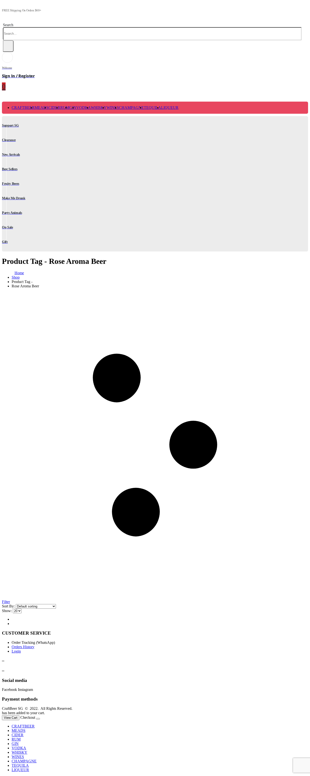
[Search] (8, 46)
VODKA (83, 107)
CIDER (54, 107)
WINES (113, 107)
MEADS (41, 107)
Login (16, 651)
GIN (15, 744)
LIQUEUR (169, 107)
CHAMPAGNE (131, 107)
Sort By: (8, 606)
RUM (64, 107)
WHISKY (99, 107)
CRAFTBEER (23, 107)
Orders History (23, 647)
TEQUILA (152, 107)
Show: (7, 611)
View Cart (10, 717)
